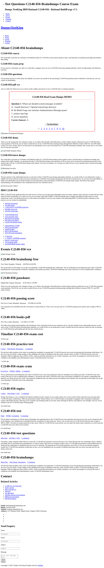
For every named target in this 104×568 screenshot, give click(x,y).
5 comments (31, 462)
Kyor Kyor (4, 371)
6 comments (24, 416)
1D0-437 (8, 491)
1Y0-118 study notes (11, 217)
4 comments (25, 438)
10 (63, 128)
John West (4, 438)
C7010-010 (8, 236)
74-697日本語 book (11, 215)
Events (7, 17)
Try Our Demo (52, 124)
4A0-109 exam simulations (13, 233)
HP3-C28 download (11, 231)
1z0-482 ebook (10, 205)
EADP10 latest (10, 229)
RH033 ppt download (12, 497)
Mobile (18, 371)
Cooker (3, 393)
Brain (2, 416)
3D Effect (12, 438)
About (7, 15)
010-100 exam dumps (12, 220)
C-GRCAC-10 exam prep (13, 486)
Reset (3, 562)
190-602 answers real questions (15, 495)
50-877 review (9, 488)
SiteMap (40, 565)
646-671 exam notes (11, 240)
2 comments (26, 371)
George (3, 349)
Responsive (19, 349)
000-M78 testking (10, 499)
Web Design (11, 349)
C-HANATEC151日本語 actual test (16, 207)
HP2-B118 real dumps (12, 218)
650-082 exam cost (11, 209)
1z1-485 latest (9, 493)
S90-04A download (11, 203)
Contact (8, 21)
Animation (15, 416)
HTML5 (12, 371)
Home (7, 14)
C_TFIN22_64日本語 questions (15, 238)
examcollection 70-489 (12, 225)
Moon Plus (4, 462)
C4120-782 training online (13, 222)
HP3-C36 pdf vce (10, 489)
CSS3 (18, 393)
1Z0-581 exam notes (11, 211)
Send (3, 559)
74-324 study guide (11, 242)
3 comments (29, 349)
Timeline (8, 19)
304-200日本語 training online (15, 244)
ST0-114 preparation (11, 227)
